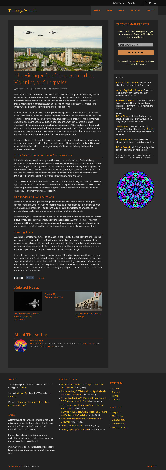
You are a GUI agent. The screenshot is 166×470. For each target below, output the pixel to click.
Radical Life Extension (127, 82)
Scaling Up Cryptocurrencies (54, 295)
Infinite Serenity (123, 147)
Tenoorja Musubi (22, 10)
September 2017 (120, 427)
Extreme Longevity (125, 100)
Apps (121, 10)
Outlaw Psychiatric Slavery (129, 90)
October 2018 (118, 420)
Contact (116, 392)
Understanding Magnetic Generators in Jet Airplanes (27, 316)
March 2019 (117, 416)
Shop (109, 10)
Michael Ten (22, 89)
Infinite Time (122, 116)
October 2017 (118, 423)
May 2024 (117, 412)
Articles (135, 10)
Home (97, 10)
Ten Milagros (122, 126)
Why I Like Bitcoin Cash (72, 425)
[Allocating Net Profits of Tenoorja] (88, 301)
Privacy (115, 396)
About (150, 10)
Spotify (150, 129)
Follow (51, 346)
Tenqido (131, 3)
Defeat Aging (118, 3)
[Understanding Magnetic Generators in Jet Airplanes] (28, 301)
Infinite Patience (124, 139)
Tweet (40, 278)
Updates (64, 89)
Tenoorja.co (152, 466)
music (23, 387)
